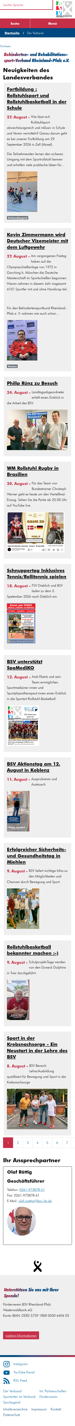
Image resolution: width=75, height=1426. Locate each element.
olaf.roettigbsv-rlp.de (35, 1200)
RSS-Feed (20, 1380)
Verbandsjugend (17, 217)
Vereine (12, 366)
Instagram (20, 1363)
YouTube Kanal (24, 1372)
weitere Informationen (21, 1335)
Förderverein (48, 1396)
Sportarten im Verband (19, 1396)
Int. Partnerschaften (52, 1390)
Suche (15, 23)
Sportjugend (11, 1402)
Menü (52, 23)
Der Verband (12, 1390)
